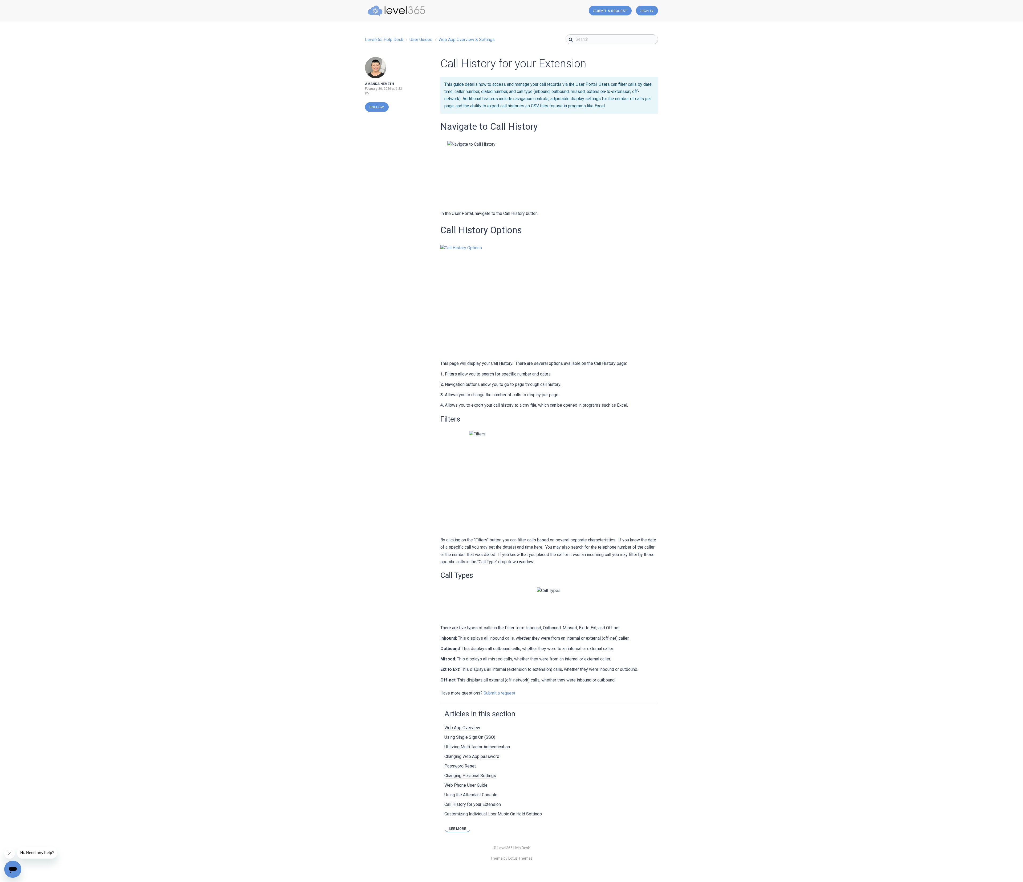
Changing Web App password (471, 756)
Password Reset (460, 766)
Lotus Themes (520, 858)
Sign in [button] (646, 11)
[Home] (396, 10)
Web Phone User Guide (466, 785)
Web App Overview (462, 727)
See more (457, 829)
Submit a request (610, 11)
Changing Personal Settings (470, 775)
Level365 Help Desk (384, 39)
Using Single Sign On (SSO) (469, 737)
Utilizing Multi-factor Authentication (477, 746)
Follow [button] (377, 107)
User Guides (420, 39)
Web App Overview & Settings (467, 39)
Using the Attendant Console (470, 794)
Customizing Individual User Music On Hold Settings (493, 813)
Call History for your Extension (472, 804)
